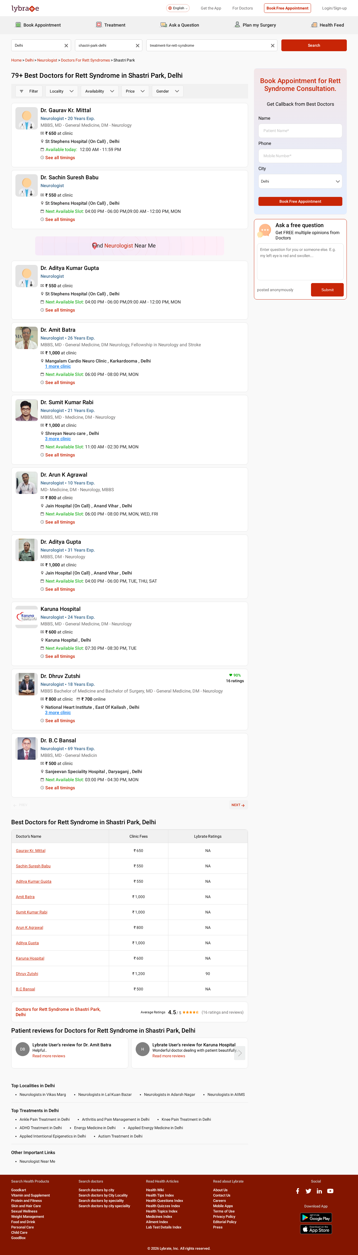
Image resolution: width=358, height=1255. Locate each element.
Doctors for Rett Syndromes (85, 60)
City (262, 168)
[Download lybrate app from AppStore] (316, 1233)
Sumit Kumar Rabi (31, 912)
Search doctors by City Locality (103, 1195)
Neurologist (47, 60)
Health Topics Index (162, 1211)
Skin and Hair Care (26, 1206)
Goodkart (18, 1190)
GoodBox (18, 1238)
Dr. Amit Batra (58, 329)
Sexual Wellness (24, 1211)
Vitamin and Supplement (30, 1195)
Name (264, 118)
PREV (23, 805)
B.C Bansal (25, 989)
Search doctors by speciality (101, 1201)
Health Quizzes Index (163, 1206)
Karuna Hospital (61, 609)
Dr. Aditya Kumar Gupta (70, 268)
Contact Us (221, 1195)
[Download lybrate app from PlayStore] (316, 1221)
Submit (327, 290)
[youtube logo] (330, 1193)
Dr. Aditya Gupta (61, 541)
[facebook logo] (297, 1193)
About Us (220, 1190)
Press (218, 1227)
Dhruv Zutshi (27, 973)
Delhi (29, 60)
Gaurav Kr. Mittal (30, 850)
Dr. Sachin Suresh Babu (69, 177)
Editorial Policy (224, 1222)
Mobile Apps (223, 1206)
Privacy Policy (224, 1216)
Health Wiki (155, 1190)
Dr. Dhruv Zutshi (60, 676)
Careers (219, 1201)
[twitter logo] (308, 1193)
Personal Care (22, 1227)
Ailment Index (157, 1222)
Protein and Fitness (26, 1201)
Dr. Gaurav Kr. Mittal (66, 110)
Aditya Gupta (27, 943)
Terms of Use (224, 1211)
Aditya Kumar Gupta (33, 881)
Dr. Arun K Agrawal (64, 474)
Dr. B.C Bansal (58, 740)
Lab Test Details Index (164, 1227)
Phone (264, 143)
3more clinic (58, 438)
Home (16, 60)
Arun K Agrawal (29, 927)
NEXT (236, 805)
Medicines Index (159, 1216)
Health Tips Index (160, 1195)
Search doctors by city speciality (104, 1206)
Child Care (19, 1232)
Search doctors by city (96, 1190)
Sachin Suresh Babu (33, 866)
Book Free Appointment (287, 8)
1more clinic (58, 366)
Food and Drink (23, 1222)
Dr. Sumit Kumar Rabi (67, 402)
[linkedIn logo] (319, 1193)
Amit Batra (25, 896)
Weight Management (27, 1216)
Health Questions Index (164, 1201)
